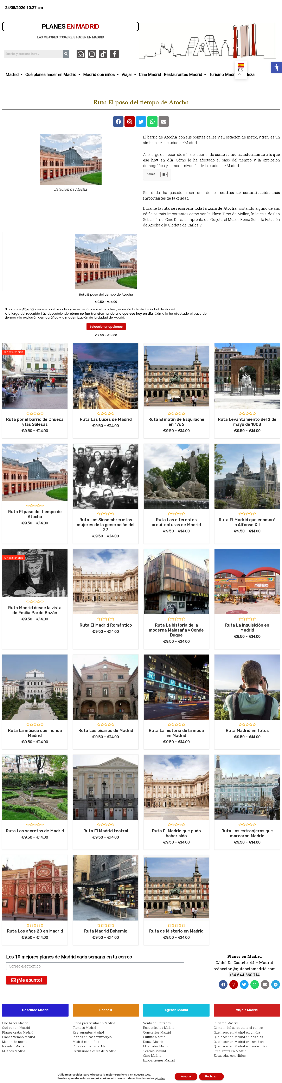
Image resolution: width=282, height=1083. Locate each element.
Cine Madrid (150, 74)
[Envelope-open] (81, 54)
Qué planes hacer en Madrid (50, 74)
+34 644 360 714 (244, 974)
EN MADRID (70, 26)
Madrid (12, 74)
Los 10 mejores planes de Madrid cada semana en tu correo (69, 957)
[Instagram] (92, 54)
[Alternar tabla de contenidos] (162, 174)
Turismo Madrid (223, 74)
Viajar (127, 74)
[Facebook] (118, 121)
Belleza (248, 74)
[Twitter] (141, 121)
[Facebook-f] (114, 54)
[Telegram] (275, 984)
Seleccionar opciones (106, 326)
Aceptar (186, 1076)
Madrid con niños (99, 74)
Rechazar (211, 1076)
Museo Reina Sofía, (244, 219)
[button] (276, 67)
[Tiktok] (103, 54)
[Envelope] (164, 121)
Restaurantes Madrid (183, 74)
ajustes (160, 1078)
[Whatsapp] (152, 121)
